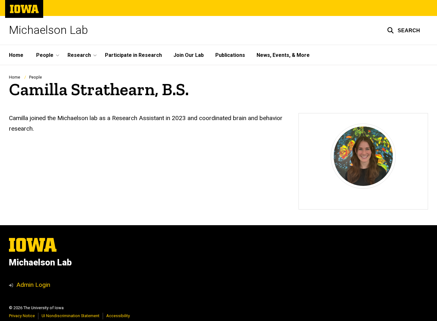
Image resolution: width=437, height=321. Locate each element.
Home (16, 55)
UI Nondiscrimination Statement (70, 315)
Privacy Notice (22, 315)
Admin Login (33, 284)
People (35, 77)
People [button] (44, 55)
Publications (230, 55)
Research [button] (79, 55)
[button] (403, 30)
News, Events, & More (283, 55)
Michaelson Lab (48, 30)
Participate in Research (133, 55)
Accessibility (118, 315)
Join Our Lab (188, 55)
